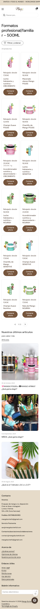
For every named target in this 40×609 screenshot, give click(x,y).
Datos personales (8, 579)
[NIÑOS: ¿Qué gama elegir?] (20, 412)
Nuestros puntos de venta (11, 557)
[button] (36, 9)
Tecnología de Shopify (10, 606)
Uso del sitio (6, 576)
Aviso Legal (6, 568)
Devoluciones (7, 573)
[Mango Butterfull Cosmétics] (19, 9)
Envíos (4, 571)
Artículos (5, 340)
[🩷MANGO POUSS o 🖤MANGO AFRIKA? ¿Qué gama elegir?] (20, 361)
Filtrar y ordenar (14, 43)
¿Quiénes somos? (8, 551)
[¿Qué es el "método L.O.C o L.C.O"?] (20, 460)
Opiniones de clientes (10, 554)
